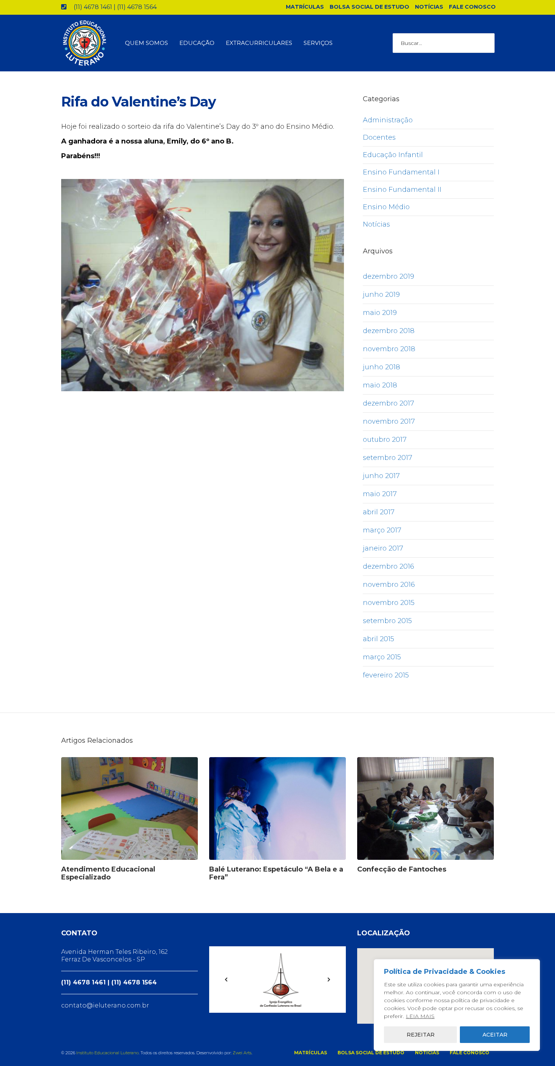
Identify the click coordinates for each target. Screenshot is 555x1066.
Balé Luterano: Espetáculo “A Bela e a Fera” (276, 873)
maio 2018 (380, 385)
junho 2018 (381, 367)
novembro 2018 (389, 349)
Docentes (379, 137)
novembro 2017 (389, 421)
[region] (457, 1005)
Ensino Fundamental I (401, 172)
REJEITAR (421, 1034)
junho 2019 (381, 294)
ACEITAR (495, 1034)
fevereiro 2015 (386, 675)
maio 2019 (380, 313)
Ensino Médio (386, 207)
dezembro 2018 (389, 331)
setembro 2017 (387, 458)
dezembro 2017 (388, 403)
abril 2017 (379, 512)
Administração (388, 120)
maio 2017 (380, 494)
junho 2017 (381, 476)
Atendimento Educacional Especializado (108, 873)
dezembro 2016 (388, 566)
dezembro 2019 (388, 276)
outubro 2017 (385, 439)
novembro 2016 (389, 584)
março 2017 (382, 530)
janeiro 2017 (383, 548)
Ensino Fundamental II (402, 189)
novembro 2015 (389, 603)
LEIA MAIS (420, 1016)
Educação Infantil (393, 155)
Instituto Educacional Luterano (107, 1052)
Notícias (376, 224)
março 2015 (382, 657)
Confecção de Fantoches (401, 869)
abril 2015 (378, 639)
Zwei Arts (242, 1052)
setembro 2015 (387, 621)
